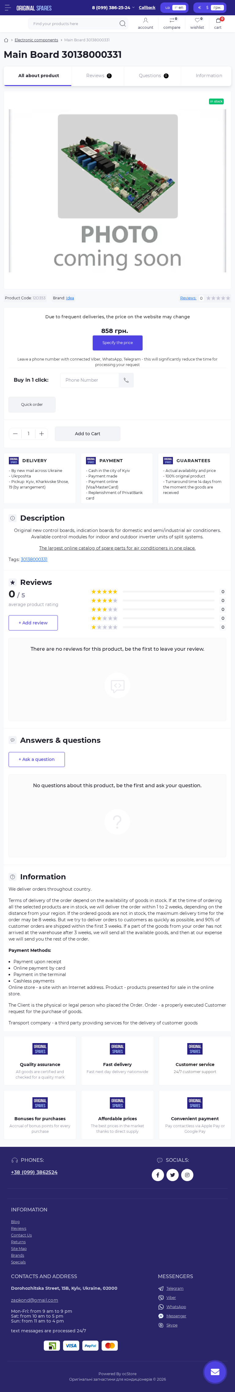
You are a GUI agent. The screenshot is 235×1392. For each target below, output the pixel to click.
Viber (171, 1297)
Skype (171, 1325)
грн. (217, 7)
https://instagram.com (187, 1175)
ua (167, 7)
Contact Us (21, 1235)
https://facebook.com (158, 1175)
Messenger (176, 1316)
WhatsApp (176, 1306)
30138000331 (34, 559)
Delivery (34, 460)
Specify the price (118, 342)
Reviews (18, 1228)
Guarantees (194, 460)
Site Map (19, 1248)
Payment (111, 460)
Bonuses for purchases (39, 1118)
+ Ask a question (37, 759)
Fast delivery (117, 1064)
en (181, 7)
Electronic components (36, 40)
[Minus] (15, 433)
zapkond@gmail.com (34, 1300)
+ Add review (33, 623)
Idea (70, 298)
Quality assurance (40, 1064)
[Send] (126, 380)
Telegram (175, 1288)
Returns (18, 1242)
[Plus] (41, 433)
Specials (18, 1262)
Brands (17, 1255)
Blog (15, 1221)
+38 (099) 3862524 (34, 1172)
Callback (147, 7)
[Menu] (8, 8)
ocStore (129, 1373)
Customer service (195, 1064)
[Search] (122, 23)
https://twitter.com (172, 1175)
